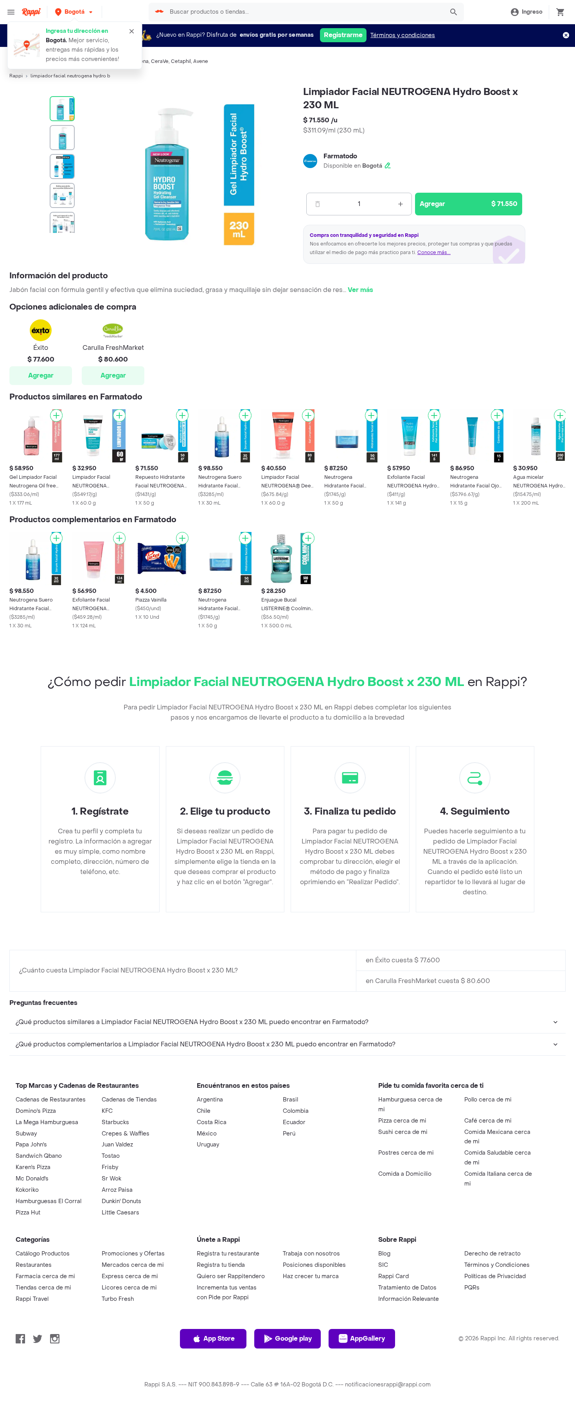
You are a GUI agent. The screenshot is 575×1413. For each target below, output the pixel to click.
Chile (203, 1111)
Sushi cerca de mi (403, 1132)
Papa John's (31, 1144)
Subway (26, 1133)
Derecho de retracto (492, 1253)
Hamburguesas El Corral (48, 1201)
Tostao (111, 1156)
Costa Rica (211, 1122)
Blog (384, 1253)
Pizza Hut (28, 1212)
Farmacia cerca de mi (45, 1276)
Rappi (16, 76)
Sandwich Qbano (39, 1156)
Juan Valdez (117, 1144)
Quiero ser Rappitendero (231, 1276)
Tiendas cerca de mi (43, 1287)
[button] (74, 12)
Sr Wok (111, 1178)
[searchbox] (304, 12)
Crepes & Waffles (125, 1133)
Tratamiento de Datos (407, 1287)
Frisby (110, 1167)
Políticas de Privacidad (495, 1276)
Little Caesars (120, 1212)
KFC (107, 1111)
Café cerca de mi (488, 1121)
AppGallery (367, 1338)
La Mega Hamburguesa (47, 1122)
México (207, 1133)
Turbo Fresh (118, 1299)
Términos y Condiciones (497, 1265)
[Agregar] (56, 415)
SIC (383, 1265)
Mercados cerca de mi (133, 1265)
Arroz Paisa (117, 1190)
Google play (293, 1338)
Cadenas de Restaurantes (51, 1099)
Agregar (41, 375)
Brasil (290, 1099)
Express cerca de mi (130, 1276)
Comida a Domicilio (404, 1174)
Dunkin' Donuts (121, 1201)
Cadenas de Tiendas (129, 1099)
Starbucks (115, 1122)
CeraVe (160, 61)
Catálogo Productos (43, 1253)
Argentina (210, 1099)
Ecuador (294, 1122)
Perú (289, 1133)
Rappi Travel (32, 1299)
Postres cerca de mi (406, 1153)
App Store (219, 1338)
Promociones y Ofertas (133, 1253)
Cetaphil (181, 61)
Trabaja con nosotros (311, 1253)
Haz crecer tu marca (311, 1276)
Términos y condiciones (402, 35)
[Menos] (317, 204)
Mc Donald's (32, 1178)
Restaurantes (34, 1265)
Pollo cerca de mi (488, 1099)
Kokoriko (27, 1190)
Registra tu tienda (221, 1265)
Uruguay (208, 1144)
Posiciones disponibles (314, 1265)
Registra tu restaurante (228, 1253)
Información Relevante (408, 1299)
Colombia (296, 1111)
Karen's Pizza (33, 1167)
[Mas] (400, 204)
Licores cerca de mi (129, 1287)
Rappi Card (393, 1276)
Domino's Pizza (36, 1111)
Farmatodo (340, 156)
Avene (200, 61)
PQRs (472, 1287)
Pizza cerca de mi (402, 1121)
